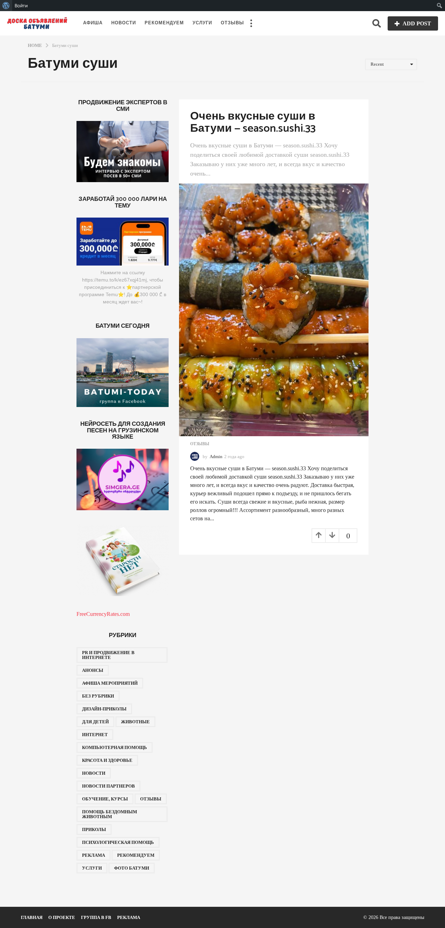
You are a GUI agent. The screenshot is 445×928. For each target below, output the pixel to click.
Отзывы (232, 23)
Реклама (93, 855)
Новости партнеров (108, 786)
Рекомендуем (164, 23)
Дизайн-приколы (104, 708)
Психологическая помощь (118, 842)
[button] (251, 23)
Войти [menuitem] (21, 5)
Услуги (202, 23)
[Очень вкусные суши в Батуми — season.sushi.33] (274, 310)
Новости (123, 23)
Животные (135, 721)
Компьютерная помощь (114, 747)
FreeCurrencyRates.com (103, 614)
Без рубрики (98, 696)
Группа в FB (96, 917)
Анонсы (92, 670)
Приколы (94, 829)
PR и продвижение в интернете (108, 655)
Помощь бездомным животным (109, 814)
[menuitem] (6, 5)
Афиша (93, 23)
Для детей (95, 721)
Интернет (95, 734)
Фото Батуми (131, 868)
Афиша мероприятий (110, 683)
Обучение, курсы (105, 798)
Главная (31, 917)
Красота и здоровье (107, 760)
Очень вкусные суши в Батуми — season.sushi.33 (253, 122)
